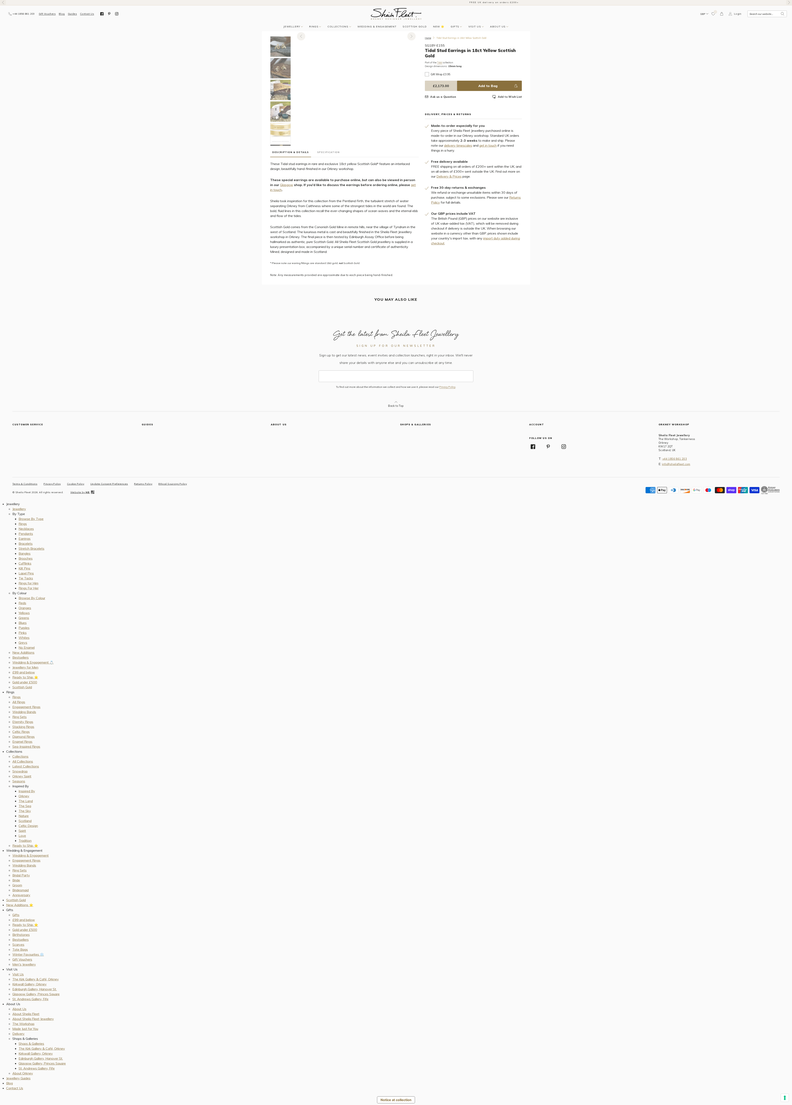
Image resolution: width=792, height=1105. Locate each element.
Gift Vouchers (47, 14)
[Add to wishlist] (713, 14)
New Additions (23, 652)
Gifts (455, 26)
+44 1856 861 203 (674, 458)
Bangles (25, 553)
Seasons (18, 781)
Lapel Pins (26, 573)
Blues (23, 623)
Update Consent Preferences (109, 483)
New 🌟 (438, 26)
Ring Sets (19, 717)
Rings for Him (28, 583)
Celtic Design (28, 826)
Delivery (18, 1034)
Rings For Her (29, 588)
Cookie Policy (75, 483)
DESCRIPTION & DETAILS (290, 152)
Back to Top (396, 405)
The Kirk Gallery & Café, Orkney (35, 979)
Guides (72, 14)
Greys (23, 642)
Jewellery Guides (18, 1078)
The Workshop (23, 1024)
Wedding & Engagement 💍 (33, 662)
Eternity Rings (22, 722)
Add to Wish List (510, 96)
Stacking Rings (23, 727)
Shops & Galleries (31, 1043)
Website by (79, 492)
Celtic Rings (21, 732)
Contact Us (87, 14)
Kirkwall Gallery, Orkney (29, 984)
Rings (313, 26)
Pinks (23, 633)
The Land (26, 801)
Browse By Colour (32, 598)
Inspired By (27, 791)
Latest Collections (25, 766)
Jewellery (291, 26)
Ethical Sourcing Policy (172, 483)
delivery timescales (458, 145)
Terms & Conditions (24, 483)
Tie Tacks (26, 578)
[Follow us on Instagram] (116, 14)
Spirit (22, 831)
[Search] (782, 14)
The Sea (25, 806)
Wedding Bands (24, 712)
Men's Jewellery (24, 964)
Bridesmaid (20, 890)
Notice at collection (396, 1100)
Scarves (18, 944)
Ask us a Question (443, 96)
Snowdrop (20, 771)
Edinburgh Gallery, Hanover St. (34, 989)
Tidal (439, 62)
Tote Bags (20, 949)
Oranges (25, 608)
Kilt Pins (24, 568)
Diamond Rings (23, 737)
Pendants (26, 534)
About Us (498, 26)
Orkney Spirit (21, 776)
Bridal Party (21, 875)
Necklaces (26, 529)
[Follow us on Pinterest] (109, 14)
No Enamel (27, 647)
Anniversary (21, 895)
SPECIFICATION (328, 152)
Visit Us (474, 26)
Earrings (25, 539)
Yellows (24, 613)
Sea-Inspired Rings (26, 746)
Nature (24, 816)
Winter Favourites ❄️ (28, 954)
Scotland (25, 821)
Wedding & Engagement (376, 26)
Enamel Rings (22, 741)
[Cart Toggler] (722, 14)
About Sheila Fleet (25, 1014)
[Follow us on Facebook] (102, 14)
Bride (16, 880)
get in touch (488, 145)
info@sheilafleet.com (676, 464)
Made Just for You (25, 1029)
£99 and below (23, 672)
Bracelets (26, 543)
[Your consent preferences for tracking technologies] (785, 1098)
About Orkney (22, 1073)
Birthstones (21, 935)
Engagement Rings (26, 707)
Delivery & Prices (449, 176)
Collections (338, 26)
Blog (62, 14)
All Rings (18, 702)
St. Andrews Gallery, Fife (30, 999)
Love (22, 836)
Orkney (24, 796)
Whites (24, 638)
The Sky (25, 811)
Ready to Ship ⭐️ (25, 677)
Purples (24, 628)
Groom (17, 885)
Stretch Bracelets (31, 548)
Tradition (25, 840)
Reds (22, 603)
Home (428, 38)
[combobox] (767, 14)
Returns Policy (143, 483)
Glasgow (286, 185)
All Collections (22, 761)
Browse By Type (31, 519)
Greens (24, 618)
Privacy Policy (447, 387)
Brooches (26, 558)
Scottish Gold (415, 26)
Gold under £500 (24, 682)
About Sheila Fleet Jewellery (33, 1019)
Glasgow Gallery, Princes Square (36, 994)
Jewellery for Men (25, 667)
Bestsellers (20, 657)
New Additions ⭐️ (19, 905)
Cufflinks (25, 563)
